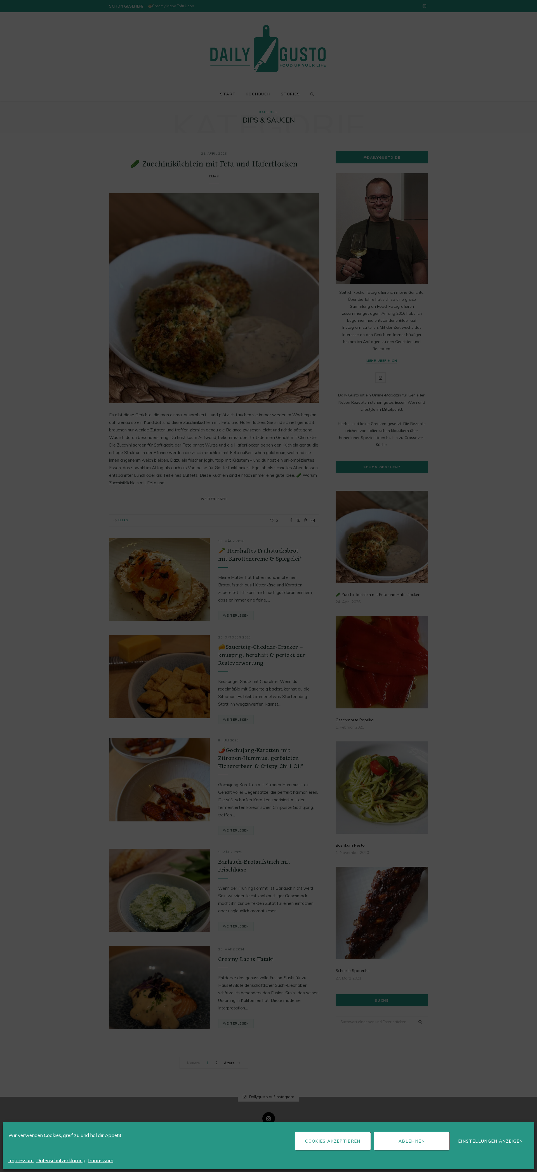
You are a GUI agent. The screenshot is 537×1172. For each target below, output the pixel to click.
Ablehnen (412, 1141)
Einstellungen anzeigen (490, 1141)
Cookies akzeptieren (333, 1141)
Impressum (21, 1160)
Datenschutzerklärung (60, 1160)
